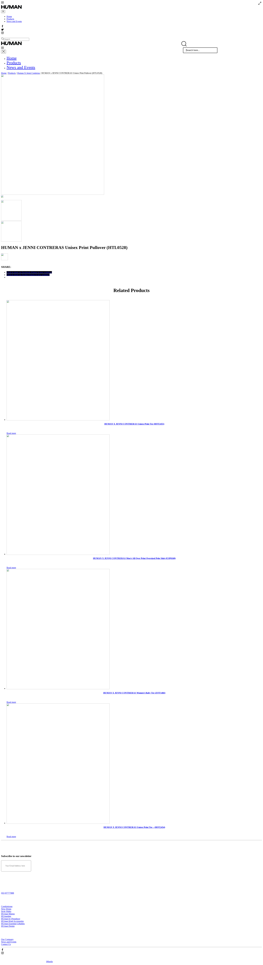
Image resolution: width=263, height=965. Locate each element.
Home (9, 16)
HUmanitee (6, 916)
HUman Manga (8, 914)
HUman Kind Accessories (12, 921)
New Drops (6, 909)
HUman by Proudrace (10, 919)
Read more (11, 433)
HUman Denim (8, 926)
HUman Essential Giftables (13, 923)
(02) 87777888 (7, 893)
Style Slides (6, 911)
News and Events (14, 21)
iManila (49, 961)
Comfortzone (6, 906)
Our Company (7, 939)
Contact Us (6, 944)
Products (10, 19)
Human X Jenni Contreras (28, 73)
